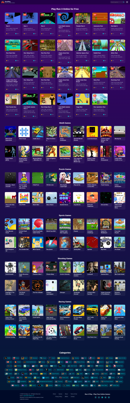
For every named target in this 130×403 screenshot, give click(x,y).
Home (54, 394)
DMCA (66, 396)
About (66, 394)
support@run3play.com (28, 395)
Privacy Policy (58, 396)
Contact (72, 396)
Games (60, 394)
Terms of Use (74, 394)
